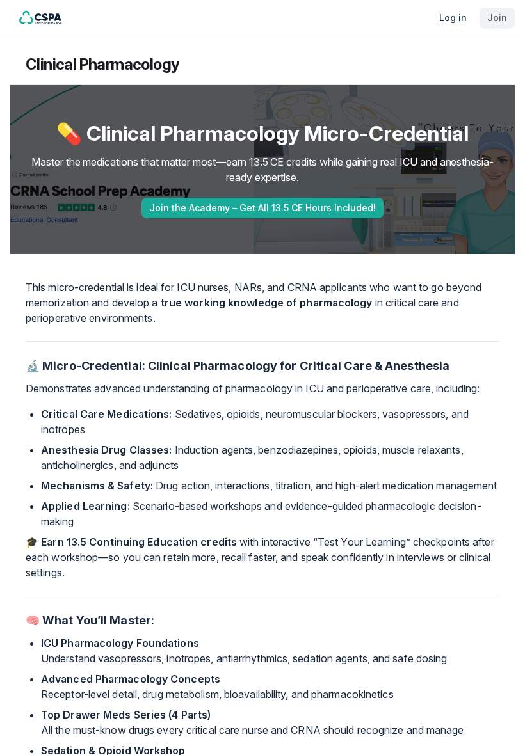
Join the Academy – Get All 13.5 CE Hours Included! (262, 207)
